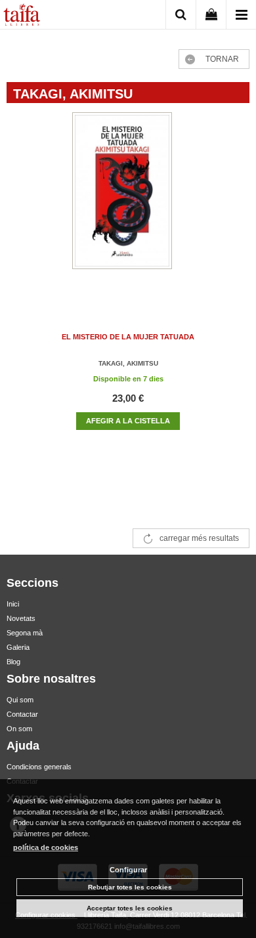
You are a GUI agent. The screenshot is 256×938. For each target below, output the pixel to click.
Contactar (22, 714)
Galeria (18, 647)
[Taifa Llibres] (21, 16)
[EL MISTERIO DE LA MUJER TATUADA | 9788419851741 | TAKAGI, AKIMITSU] (128, 203)
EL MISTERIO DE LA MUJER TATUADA (128, 337)
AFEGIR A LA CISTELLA (128, 421)
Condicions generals (39, 767)
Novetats (21, 618)
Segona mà (25, 633)
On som (19, 729)
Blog (13, 662)
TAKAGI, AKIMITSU (128, 363)
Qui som (20, 700)
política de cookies (45, 847)
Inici (13, 604)
